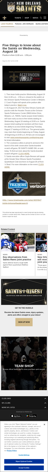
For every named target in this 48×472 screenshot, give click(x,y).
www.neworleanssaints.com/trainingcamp (21, 143)
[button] (24, 78)
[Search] (41, 17)
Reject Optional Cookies (24, 461)
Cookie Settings (24, 455)
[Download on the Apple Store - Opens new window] (16, 421)
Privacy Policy (29, 450)
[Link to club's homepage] (4, 17)
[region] (24, 447)
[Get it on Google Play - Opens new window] (31, 422)
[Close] (44, 426)
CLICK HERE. (24, 159)
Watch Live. (22, 108)
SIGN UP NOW (24, 327)
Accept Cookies (24, 468)
